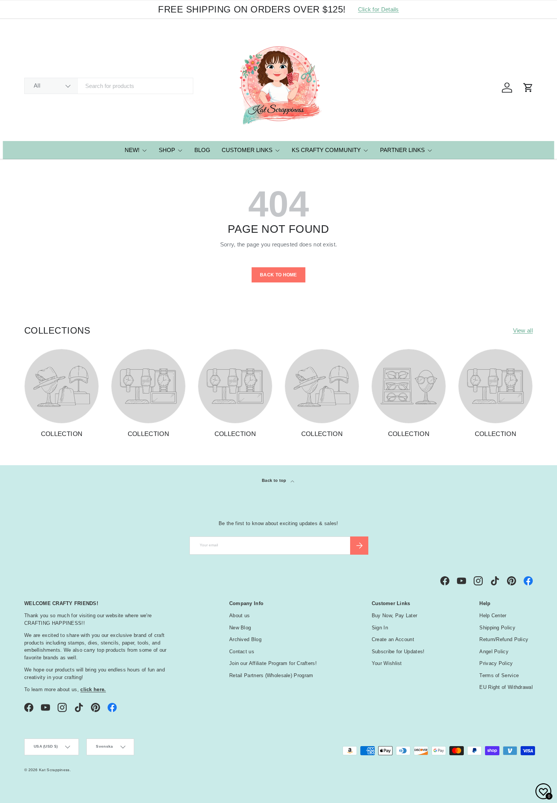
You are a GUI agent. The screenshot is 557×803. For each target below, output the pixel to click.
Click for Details (378, 9)
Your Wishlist (387, 663)
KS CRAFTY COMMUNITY (326, 150)
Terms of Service (499, 675)
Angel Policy (493, 651)
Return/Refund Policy (503, 639)
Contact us (241, 651)
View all (523, 330)
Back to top (275, 480)
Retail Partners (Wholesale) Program (271, 675)
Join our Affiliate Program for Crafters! (273, 663)
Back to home (278, 275)
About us (239, 615)
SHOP (167, 150)
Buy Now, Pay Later (394, 615)
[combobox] (109, 86)
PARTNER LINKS (402, 150)
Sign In (380, 627)
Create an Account (393, 639)
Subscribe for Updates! (398, 651)
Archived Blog (245, 639)
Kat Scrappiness (54, 770)
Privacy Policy (496, 663)
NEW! (132, 150)
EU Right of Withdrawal (506, 687)
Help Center (492, 615)
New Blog (240, 627)
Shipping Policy (497, 627)
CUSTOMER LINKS (247, 150)
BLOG (202, 150)
